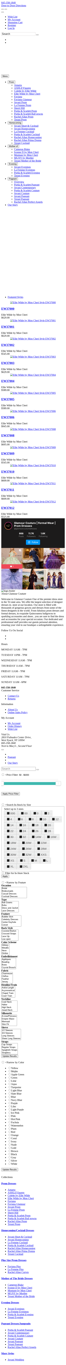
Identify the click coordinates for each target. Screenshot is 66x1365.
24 (24, 831)
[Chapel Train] (8, 993)
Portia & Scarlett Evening (20, 1314)
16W (53, 837)
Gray (13, 1157)
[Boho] (10, 905)
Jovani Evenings (16, 1308)
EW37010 (7, 471)
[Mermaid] (9, 1021)
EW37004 (7, 381)
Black (14, 1154)
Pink (13, 1116)
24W (13, 848)
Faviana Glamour (16, 1204)
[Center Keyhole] (11, 922)
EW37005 (7, 399)
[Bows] (8, 965)
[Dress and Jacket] (10, 908)
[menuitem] (36, 16)
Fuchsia (15, 1122)
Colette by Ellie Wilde (19, 1195)
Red (13, 1132)
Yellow (14, 1068)
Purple (14, 1103)
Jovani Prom (14, 1207)
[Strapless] (9, 1052)
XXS (43, 854)
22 (11, 831)
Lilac (13, 1106)
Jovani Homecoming (18, 1239)
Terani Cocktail (15, 1254)
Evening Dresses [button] (10, 1302)
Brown (14, 1151)
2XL (25, 866)
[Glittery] (5, 945)
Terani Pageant (15, 1344)
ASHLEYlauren (16, 1192)
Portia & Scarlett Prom (19, 1215)
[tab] (33, 1183)
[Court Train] (8, 996)
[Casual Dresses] (14, 893)
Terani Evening (15, 1317)
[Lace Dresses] (10, 910)
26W (28, 848)
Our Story (13, 762)
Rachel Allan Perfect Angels (22, 1347)
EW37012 (7, 508)
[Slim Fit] (9, 1024)
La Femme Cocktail (18, 1242)
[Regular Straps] (9, 1047)
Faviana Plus (14, 1266)
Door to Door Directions (13, 5)
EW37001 (7, 326)
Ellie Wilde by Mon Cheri (21, 1198)
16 (24, 825)
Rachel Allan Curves (18, 1272)
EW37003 (7, 363)
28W (44, 848)
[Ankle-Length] (8, 987)
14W (38, 837)
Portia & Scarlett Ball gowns (22, 1218)
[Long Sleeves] (11, 1036)
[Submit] (37, 34)
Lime (13, 1081)
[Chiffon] (7, 976)
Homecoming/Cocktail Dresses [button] (17, 1230)
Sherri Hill (13, 1212)
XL (12, 866)
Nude (14, 1144)
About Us (13, 709)
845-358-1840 (8, 2)
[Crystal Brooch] (8, 967)
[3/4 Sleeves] (11, 1033)
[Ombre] (5, 953)
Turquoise (16, 1087)
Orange (15, 1135)
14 (11, 825)
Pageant (12, 757)
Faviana (12, 1201)
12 (57, 819)
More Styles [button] (7, 1353)
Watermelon (17, 1125)
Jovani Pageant (15, 1341)
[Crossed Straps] (9, 933)
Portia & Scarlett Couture (20, 1335)
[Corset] (11, 925)
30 (11, 837)
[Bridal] (14, 888)
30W (13, 854)
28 (49, 831)
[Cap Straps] (9, 1044)
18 (36, 825)
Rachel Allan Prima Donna (21, 1251)
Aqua (14, 1084)
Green (14, 1077)
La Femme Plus (16, 1269)
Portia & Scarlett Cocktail (20, 1245)
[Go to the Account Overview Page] (2, 12)
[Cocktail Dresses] (14, 896)
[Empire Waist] (9, 1019)
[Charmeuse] (7, 973)
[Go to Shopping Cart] (2, 9)
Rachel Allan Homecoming (21, 1248)
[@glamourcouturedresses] (8, 526)
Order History (15, 726)
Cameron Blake (16, 1284)
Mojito (14, 1071)
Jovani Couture (15, 1338)
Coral (14, 1138)
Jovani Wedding (16, 1359)
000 (12, 813)
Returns (12, 698)
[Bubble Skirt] (11, 916)
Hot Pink (15, 1119)
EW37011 (7, 489)
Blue (13, 1096)
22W (44, 842)
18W (13, 842)
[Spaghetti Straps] (9, 1050)
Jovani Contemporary (18, 1332)
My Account (14, 19)
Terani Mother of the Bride (21, 1296)
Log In (11, 28)
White (14, 1163)
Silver (14, 1160)
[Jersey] (7, 981)
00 (26, 813)
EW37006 (7, 417)
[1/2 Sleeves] (11, 1030)
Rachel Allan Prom (17, 1221)
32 (24, 837)
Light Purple (17, 1109)
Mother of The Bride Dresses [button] (17, 1278)
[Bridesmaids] (14, 891)
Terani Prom (14, 1224)
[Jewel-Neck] (9, 1010)
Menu (5, 76)
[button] (11, 82)
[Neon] (5, 950)
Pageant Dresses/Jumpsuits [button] (16, 1323)
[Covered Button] (9, 931)
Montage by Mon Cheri (20, 1290)
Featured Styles (15, 297)
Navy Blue (16, 1100)
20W (28, 842)
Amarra (11, 1189)
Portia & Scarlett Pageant (20, 1330)
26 (36, 831)
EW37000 (7, 308)
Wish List (12, 16)
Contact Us (13, 695)
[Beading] (8, 962)
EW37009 (7, 453)
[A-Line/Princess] (9, 1016)
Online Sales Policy (18, 712)
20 (49, 825)
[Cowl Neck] (9, 1002)
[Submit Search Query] (37, 769)
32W (28, 854)
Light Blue (16, 1090)
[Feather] (7, 979)
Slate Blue (16, 1093)
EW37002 (7, 345)
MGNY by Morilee (17, 1293)
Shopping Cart (15, 22)
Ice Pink (15, 1112)
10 (44, 819)
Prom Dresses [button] (8, 1183)
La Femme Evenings (18, 1311)
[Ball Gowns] (10, 902)
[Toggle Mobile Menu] (2, 749)
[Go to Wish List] (5, 9)
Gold (13, 1148)
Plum (13, 1128)
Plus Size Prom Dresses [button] (13, 1260)
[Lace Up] (9, 936)
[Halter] (9, 1004)
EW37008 (7, 435)
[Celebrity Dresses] (11, 919)
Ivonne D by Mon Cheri (20, 1287)
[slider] (58, 783)
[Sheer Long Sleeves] (11, 1038)
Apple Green (17, 1074)
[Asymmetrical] (8, 990)
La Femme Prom (16, 1209)
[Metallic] (5, 948)
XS (12, 860)
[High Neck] (9, 1007)
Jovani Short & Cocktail (20, 1236)
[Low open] (9, 939)
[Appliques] (8, 959)
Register (12, 25)
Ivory (13, 1141)
